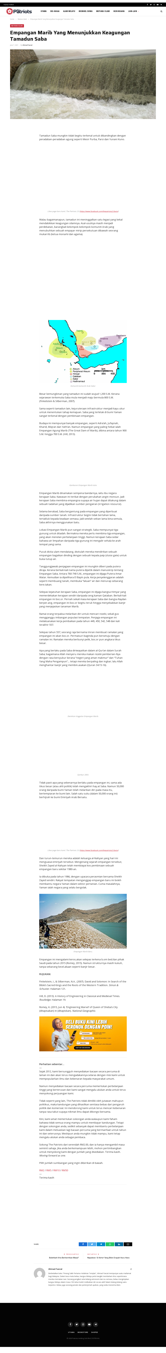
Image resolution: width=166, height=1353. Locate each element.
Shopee (94, 1332)
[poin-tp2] (83, 1050)
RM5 (48, 1170)
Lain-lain (132, 11)
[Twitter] (14, 136)
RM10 (56, 1170)
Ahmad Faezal (27, 45)
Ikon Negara (119, 11)
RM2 (41, 1170)
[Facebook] (14, 131)
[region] (106, 278)
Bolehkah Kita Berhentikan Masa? (64, 1257)
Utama (44, 11)
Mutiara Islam (103, 11)
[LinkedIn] (14, 141)
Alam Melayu (69, 11)
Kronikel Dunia (85, 11)
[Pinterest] (14, 147)
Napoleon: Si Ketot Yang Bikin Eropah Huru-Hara (108, 1257)
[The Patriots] (19, 11)
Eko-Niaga (55, 11)
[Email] (14, 152)
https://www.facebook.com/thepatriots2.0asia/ (99, 211)
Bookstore (83, 1332)
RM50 (65, 1170)
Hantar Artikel (9, 5)
